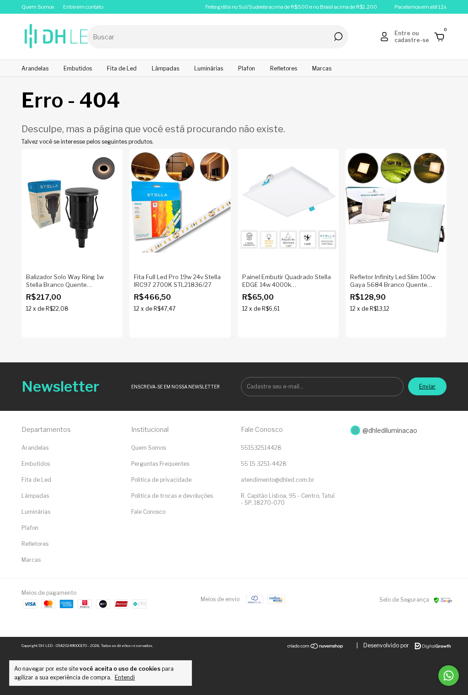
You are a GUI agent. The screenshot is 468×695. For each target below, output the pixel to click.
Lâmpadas (165, 68)
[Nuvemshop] (315, 647)
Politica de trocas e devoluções (172, 495)
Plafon (246, 68)
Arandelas (34, 68)
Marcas (321, 68)
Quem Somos (37, 7)
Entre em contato (83, 7)
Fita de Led (122, 68)
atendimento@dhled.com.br (277, 479)
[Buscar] (337, 36)
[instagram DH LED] (395, 430)
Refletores (283, 68)
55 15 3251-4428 (264, 463)
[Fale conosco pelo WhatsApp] (448, 675)
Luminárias (208, 68)
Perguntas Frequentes (160, 463)
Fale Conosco (148, 511)
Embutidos (78, 68)
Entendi (125, 677)
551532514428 (261, 447)
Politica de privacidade (161, 479)
